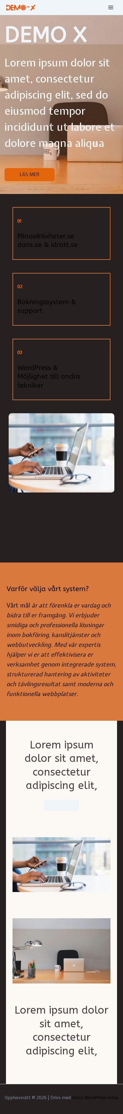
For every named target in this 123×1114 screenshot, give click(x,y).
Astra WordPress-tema (95, 1097)
